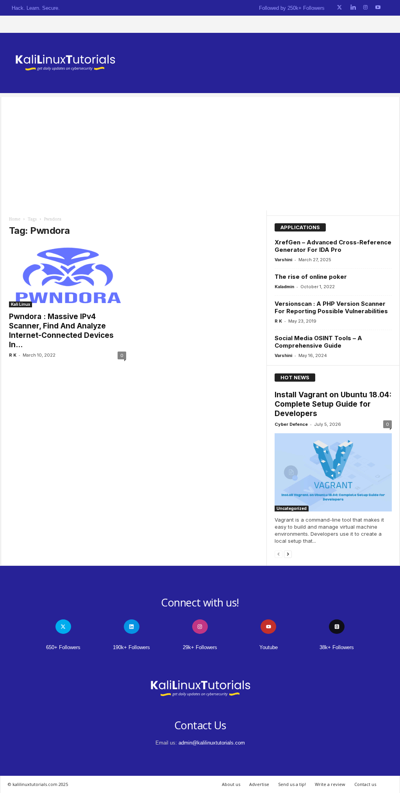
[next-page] (288, 554)
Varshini (283, 259)
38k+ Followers (337, 647)
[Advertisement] (200, 151)
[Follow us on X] (339, 8)
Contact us (365, 784)
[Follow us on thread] (337, 626)
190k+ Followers (131, 647)
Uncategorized (292, 508)
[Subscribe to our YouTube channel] (377, 8)
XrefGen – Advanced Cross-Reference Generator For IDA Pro (333, 246)
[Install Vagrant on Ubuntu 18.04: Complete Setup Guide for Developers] (333, 472)
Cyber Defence (291, 424)
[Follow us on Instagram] (365, 8)
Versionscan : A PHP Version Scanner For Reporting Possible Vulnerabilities (331, 307)
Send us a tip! (292, 784)
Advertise (259, 784)
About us (231, 784)
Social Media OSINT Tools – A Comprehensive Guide (318, 341)
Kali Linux (20, 304)
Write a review (330, 784)
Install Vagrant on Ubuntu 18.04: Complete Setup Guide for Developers (333, 404)
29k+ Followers (200, 647)
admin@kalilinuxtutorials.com (212, 743)
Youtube (268, 647)
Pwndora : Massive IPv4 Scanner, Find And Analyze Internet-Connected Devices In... (61, 330)
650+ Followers (63, 647)
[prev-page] (278, 554)
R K (12, 355)
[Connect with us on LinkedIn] (352, 8)
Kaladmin (284, 286)
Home (14, 219)
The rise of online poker (311, 276)
